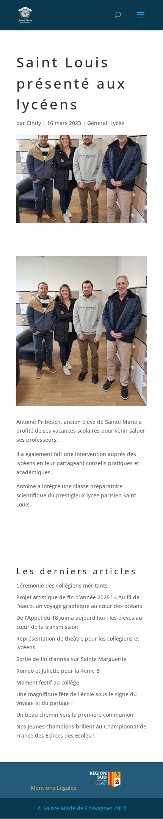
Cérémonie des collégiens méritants (62, 585)
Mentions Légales (53, 787)
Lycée (117, 123)
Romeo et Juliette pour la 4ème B (58, 670)
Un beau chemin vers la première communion (74, 714)
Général (97, 123)
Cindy (34, 123)
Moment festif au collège (47, 682)
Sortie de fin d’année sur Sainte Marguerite (71, 659)
